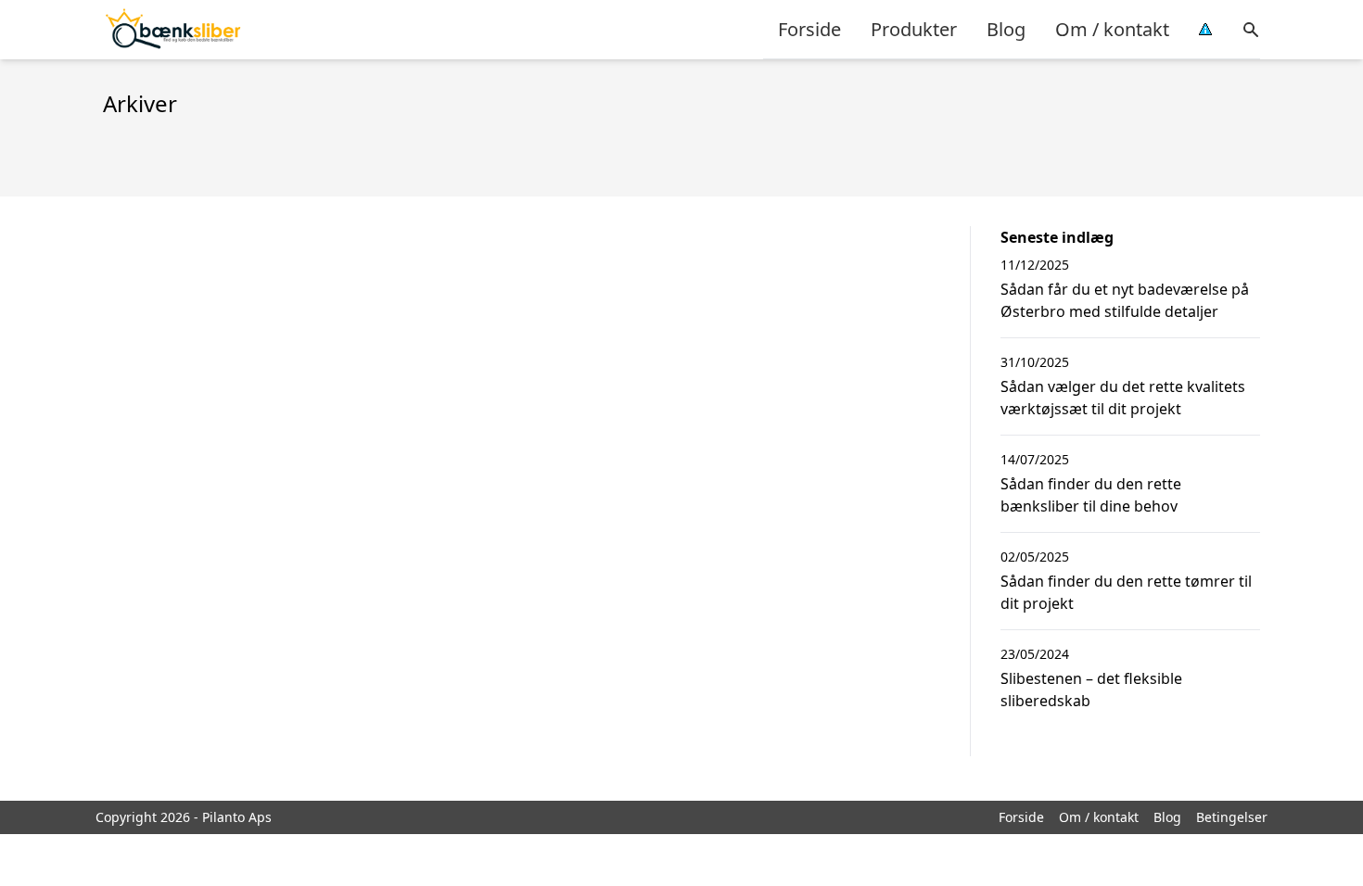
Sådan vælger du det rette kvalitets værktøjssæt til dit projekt (1122, 397)
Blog (1006, 29)
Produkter (914, 29)
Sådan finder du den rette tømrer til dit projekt (1126, 592)
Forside (809, 29)
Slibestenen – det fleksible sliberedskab (1091, 689)
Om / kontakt (1112, 29)
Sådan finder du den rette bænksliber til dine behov (1090, 495)
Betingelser (1231, 817)
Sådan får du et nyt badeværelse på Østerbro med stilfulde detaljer (1124, 300)
